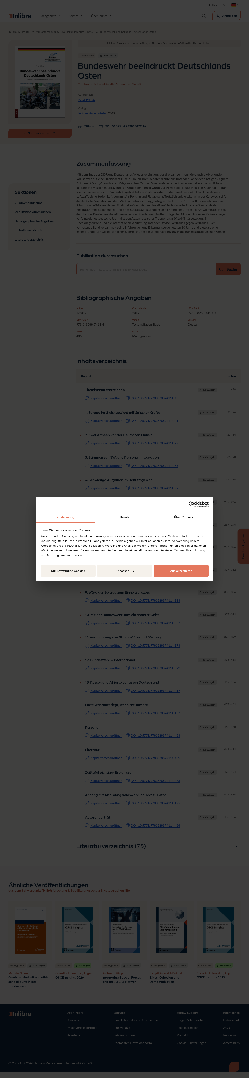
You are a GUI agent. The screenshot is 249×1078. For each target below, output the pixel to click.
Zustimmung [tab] (65, 517)
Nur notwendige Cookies (68, 570)
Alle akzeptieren (181, 570)
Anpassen (122, 570)
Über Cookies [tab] (183, 517)
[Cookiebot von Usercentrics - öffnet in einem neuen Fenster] (191, 504)
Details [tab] (124, 517)
